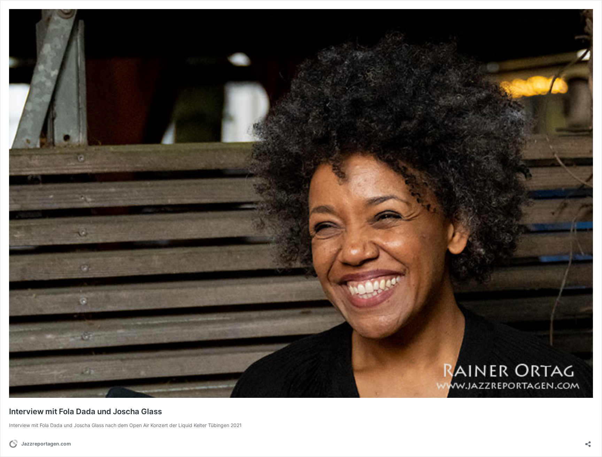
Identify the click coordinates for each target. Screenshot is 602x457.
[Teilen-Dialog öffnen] (588, 441)
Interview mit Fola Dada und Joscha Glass (85, 411)
